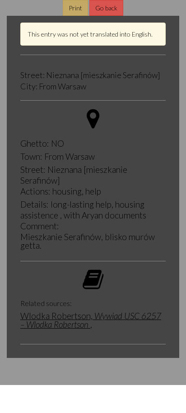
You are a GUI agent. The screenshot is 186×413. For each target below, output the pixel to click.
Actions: (35, 191)
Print (75, 8)
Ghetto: (34, 143)
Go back (106, 8)
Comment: (39, 226)
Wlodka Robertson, (90, 320)
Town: (31, 156)
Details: (34, 204)
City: (28, 86)
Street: (32, 75)
